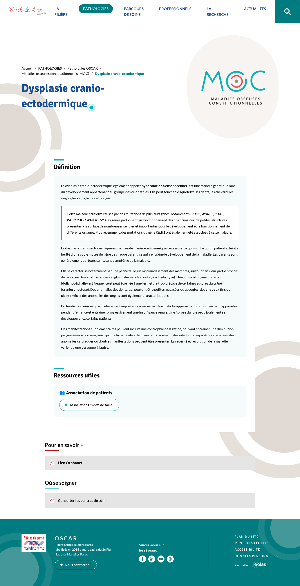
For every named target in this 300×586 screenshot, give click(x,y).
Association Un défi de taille (90, 405)
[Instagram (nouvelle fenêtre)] (170, 559)
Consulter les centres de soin (82, 500)
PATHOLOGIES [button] (95, 8)
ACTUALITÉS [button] (255, 8)
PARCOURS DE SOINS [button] (134, 11)
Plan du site (246, 536)
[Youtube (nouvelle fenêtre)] (160, 559)
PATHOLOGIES (50, 68)
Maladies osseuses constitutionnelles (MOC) (55, 73)
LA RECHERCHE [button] (218, 11)
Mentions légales (252, 543)
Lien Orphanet (70, 462)
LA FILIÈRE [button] (61, 11)
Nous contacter (77, 565)
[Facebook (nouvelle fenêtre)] (142, 559)
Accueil (27, 68)
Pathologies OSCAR (82, 68)
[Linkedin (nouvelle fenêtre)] (151, 559)
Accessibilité (247, 549)
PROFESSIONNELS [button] (175, 8)
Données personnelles (256, 556)
